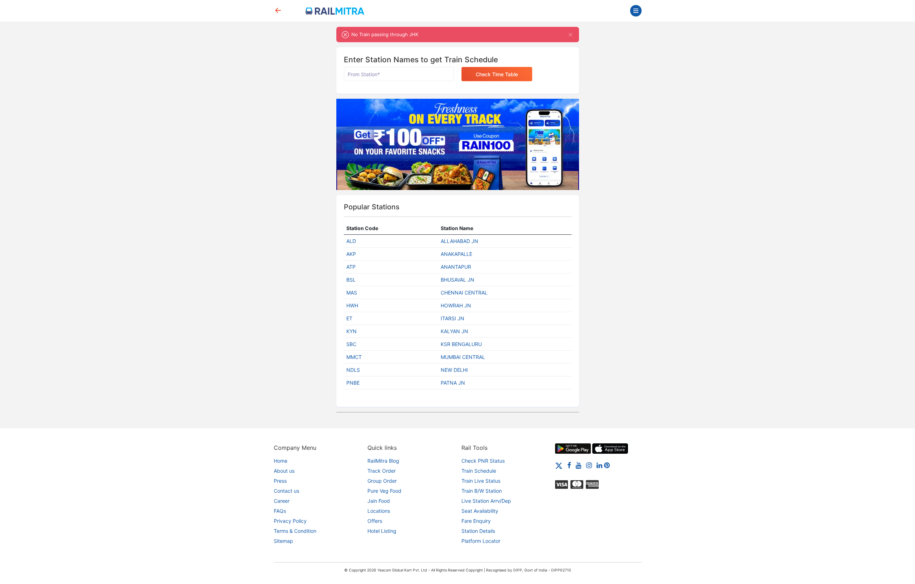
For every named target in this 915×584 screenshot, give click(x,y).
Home (280, 461)
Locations (378, 511)
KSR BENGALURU (461, 344)
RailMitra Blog (383, 461)
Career (282, 501)
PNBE (353, 383)
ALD (351, 241)
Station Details (478, 531)
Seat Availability (479, 511)
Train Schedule (478, 471)
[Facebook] (569, 465)
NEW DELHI (454, 370)
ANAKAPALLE (456, 254)
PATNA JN (453, 383)
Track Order (381, 471)
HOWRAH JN (456, 305)
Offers (374, 521)
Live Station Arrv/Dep (486, 501)
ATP (351, 267)
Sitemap (283, 541)
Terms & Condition (295, 531)
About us (284, 471)
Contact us (286, 491)
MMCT (354, 357)
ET (349, 318)
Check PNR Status (483, 461)
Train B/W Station (481, 491)
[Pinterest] (607, 465)
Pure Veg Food (384, 491)
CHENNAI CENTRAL (464, 292)
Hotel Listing (381, 531)
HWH (352, 305)
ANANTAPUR (456, 267)
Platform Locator (480, 541)
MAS (351, 292)
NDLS (353, 370)
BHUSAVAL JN (457, 280)
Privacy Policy (290, 521)
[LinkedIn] (599, 465)
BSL (351, 280)
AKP (351, 254)
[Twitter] (559, 465)
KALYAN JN (454, 331)
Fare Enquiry (476, 521)
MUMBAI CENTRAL (463, 357)
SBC (351, 344)
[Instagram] (589, 465)
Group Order (382, 481)
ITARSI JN (452, 318)
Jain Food (378, 501)
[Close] (571, 34)
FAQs (280, 511)
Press (280, 481)
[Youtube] (579, 465)
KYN (351, 331)
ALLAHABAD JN (459, 241)
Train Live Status (480, 481)
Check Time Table (497, 74)
